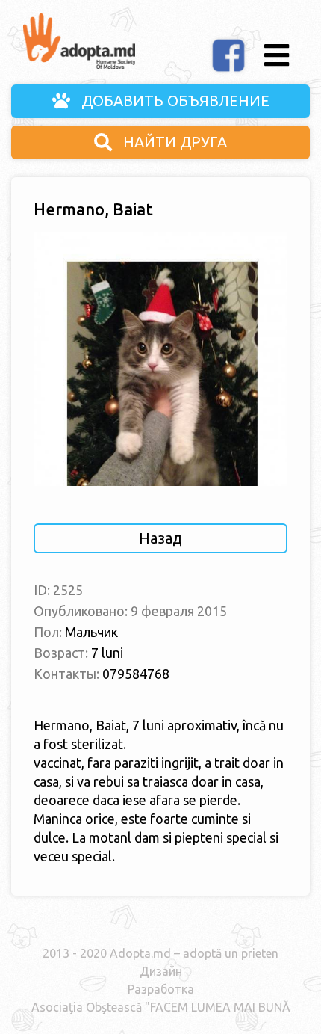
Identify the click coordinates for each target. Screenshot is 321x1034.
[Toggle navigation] (276, 55)
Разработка (161, 989)
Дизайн (161, 971)
